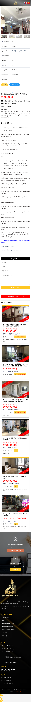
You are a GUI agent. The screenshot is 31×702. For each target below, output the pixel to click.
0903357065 (21, 374)
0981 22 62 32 (17, 657)
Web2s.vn (18, 691)
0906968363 (21, 336)
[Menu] (2, 3)
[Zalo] (1, 700)
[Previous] (3, 20)
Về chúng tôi (5, 617)
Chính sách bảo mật (8, 623)
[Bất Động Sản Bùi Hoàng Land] (15, 3)
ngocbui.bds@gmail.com (11, 662)
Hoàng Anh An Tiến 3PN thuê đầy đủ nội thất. (15, 514)
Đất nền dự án (7, 677)
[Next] (27, 20)
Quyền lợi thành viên (8, 652)
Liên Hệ (4, 636)
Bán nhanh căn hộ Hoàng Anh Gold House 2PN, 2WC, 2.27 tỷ (14, 325)
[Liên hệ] (1, 695)
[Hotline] (1, 698)
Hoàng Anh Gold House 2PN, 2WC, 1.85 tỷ (14, 477)
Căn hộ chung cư (7, 680)
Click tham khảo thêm (7, 246)
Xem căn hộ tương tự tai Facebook (11, 250)
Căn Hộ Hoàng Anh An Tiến (19, 51)
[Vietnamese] (28, 3)
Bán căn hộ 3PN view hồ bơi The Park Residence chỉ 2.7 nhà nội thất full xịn (15, 365)
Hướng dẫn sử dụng (8, 649)
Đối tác (4, 620)
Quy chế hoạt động (7, 626)
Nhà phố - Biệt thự (8, 683)
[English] (25, 3)
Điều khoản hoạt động (8, 629)
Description (6, 123)
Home (2, 92)
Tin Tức (4, 632)
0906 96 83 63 (9, 657)
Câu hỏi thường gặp (8, 645)
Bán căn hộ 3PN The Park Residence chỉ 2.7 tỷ (15, 439)
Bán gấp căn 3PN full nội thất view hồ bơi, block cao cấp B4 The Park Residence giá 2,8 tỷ (15, 401)
